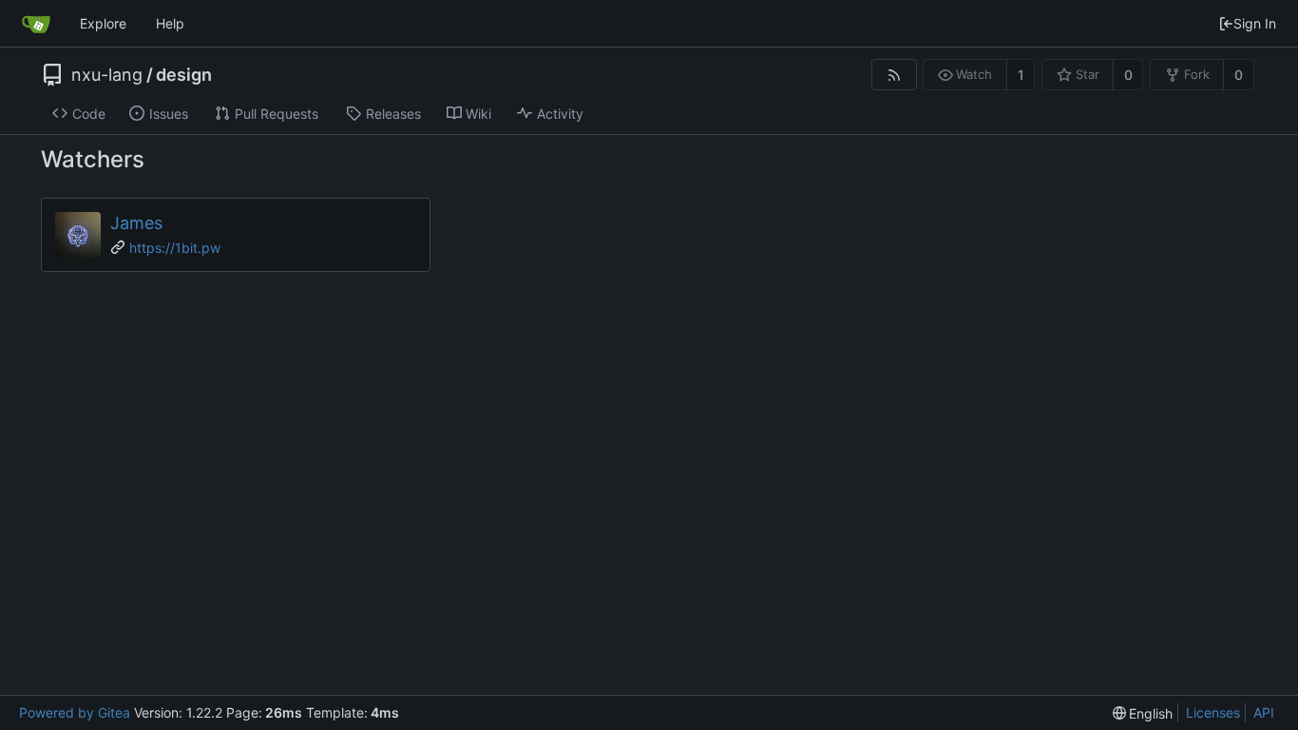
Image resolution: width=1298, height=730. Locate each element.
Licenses (1213, 712)
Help (170, 23)
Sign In (1254, 23)
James (136, 223)
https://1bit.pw (174, 248)
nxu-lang (107, 75)
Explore (103, 23)
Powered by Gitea (74, 712)
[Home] (36, 24)
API (1263, 712)
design (184, 75)
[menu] (1143, 713)
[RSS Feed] (893, 74)
